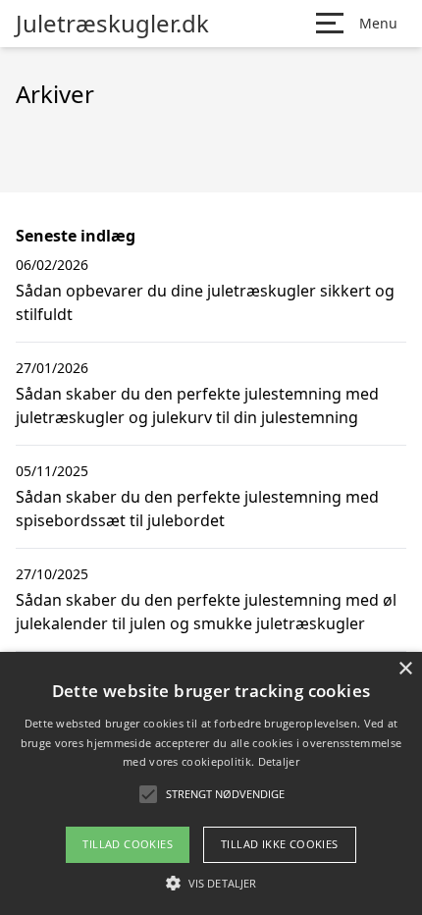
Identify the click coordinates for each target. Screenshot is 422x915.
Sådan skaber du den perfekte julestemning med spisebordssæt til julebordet (197, 508)
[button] (211, 882)
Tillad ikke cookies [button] (280, 843)
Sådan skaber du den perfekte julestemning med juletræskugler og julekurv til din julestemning (197, 405)
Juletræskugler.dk (112, 23)
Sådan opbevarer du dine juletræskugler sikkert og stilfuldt (205, 302)
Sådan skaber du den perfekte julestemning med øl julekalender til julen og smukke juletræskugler (206, 611)
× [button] (404, 669)
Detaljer (278, 761)
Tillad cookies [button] (127, 843)
